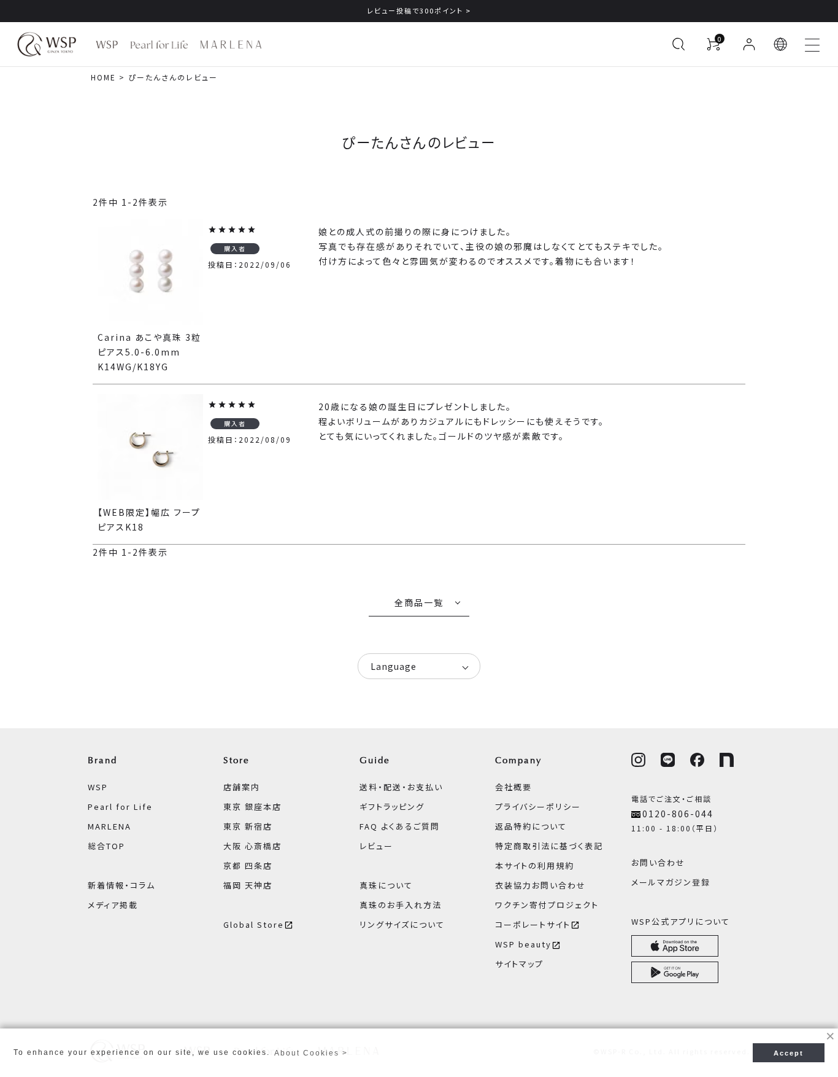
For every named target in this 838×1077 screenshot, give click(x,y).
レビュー (376, 846)
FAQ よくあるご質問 (399, 826)
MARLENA (109, 826)
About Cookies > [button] (311, 1053)
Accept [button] (789, 1053)
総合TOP (106, 846)
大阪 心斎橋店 (252, 846)
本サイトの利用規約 (534, 865)
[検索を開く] (678, 44)
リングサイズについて (402, 924)
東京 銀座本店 (252, 806)
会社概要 (513, 787)
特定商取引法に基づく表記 (549, 846)
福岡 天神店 (247, 885)
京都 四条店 (247, 865)
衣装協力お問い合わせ (540, 885)
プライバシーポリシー (538, 806)
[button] (781, 44)
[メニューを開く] (812, 44)
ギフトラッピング (392, 806)
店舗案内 (241, 787)
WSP (98, 787)
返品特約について (531, 826)
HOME (103, 77)
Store (236, 760)
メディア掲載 (113, 905)
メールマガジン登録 (670, 882)
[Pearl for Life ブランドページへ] (159, 44)
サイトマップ (519, 964)
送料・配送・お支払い (401, 787)
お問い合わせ (658, 862)
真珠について (386, 885)
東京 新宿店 (247, 826)
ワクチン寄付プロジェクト (547, 905)
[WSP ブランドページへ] (107, 44)
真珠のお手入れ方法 (400, 905)
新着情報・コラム (121, 885)
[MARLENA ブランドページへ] (231, 44)
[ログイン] (749, 44)
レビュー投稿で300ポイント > (419, 10)
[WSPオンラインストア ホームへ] (47, 44)
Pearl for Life (120, 806)
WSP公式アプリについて (680, 921)
